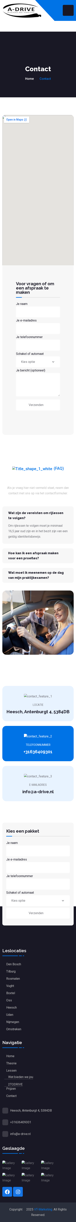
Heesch (11, 1007)
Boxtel (10, 993)
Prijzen (11, 1089)
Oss (9, 1000)
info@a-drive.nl (38, 791)
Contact (11, 1096)
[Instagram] (18, 1192)
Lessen (11, 1070)
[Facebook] (7, 1192)
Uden (9, 1015)
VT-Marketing (43, 1209)
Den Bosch (13, 964)
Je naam (21, 304)
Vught (10, 986)
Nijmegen (12, 1022)
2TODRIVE (15, 1084)
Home (29, 79)
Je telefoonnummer (29, 337)
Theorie (11, 1063)
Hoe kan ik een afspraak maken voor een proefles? (33, 555)
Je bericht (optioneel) (30, 370)
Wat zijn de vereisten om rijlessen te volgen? (35, 515)
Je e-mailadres (26, 320)
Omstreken (13, 1029)
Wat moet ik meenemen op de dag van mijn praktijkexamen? (36, 575)
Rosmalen (13, 978)
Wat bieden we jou (20, 1077)
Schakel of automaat (30, 354)
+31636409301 (38, 751)
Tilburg (11, 971)
